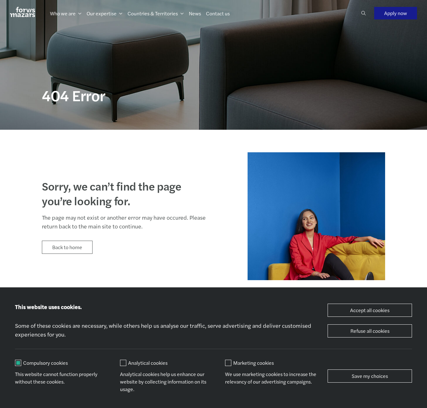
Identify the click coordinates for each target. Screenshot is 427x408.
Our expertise (102, 13)
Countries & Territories (153, 13)
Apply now (395, 13)
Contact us (218, 13)
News (195, 13)
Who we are (63, 13)
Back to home (67, 247)
